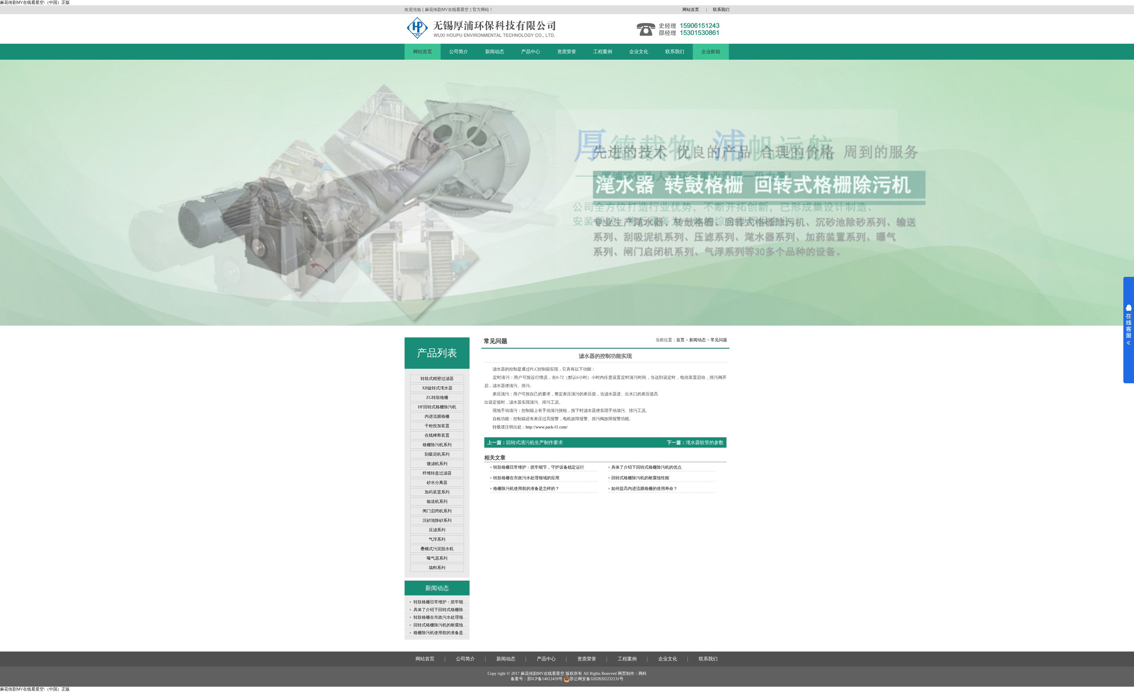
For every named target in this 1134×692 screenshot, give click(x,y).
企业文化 (638, 51)
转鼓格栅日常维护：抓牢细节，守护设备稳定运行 (458, 602)
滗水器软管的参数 (705, 442)
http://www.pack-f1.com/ (547, 427)
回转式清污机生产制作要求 (534, 442)
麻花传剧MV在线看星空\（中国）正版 (35, 2)
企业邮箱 (710, 51)
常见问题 (719, 340)
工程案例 (602, 51)
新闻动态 (494, 51)
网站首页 (690, 9)
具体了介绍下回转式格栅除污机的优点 (448, 609)
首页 (680, 340)
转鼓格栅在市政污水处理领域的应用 (446, 617)
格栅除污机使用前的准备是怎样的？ (446, 633)
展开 (1128, 325)
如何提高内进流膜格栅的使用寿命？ (644, 488)
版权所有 (574, 673)
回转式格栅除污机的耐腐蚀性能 (442, 625)
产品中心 (530, 51)
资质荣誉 (566, 51)
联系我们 (721, 9)
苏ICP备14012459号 (545, 679)
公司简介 (458, 51)
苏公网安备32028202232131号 (596, 679)
